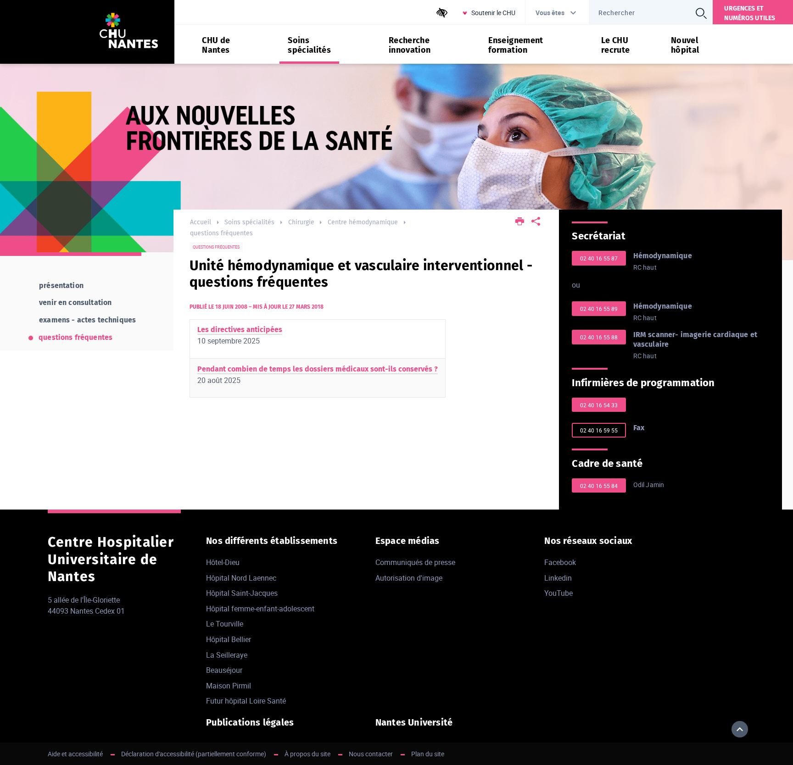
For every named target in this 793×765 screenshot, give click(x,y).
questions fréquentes (221, 233)
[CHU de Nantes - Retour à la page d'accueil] (128, 32)
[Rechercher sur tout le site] (700, 13)
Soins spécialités (249, 222)
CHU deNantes (216, 45)
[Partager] (536, 222)
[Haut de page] (740, 729)
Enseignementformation (515, 45)
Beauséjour (224, 670)
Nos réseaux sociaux (588, 540)
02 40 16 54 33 (599, 405)
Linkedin (558, 578)
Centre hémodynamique (363, 222)
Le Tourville (224, 624)
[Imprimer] (520, 222)
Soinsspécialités (309, 45)
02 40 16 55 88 (599, 337)
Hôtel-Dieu (223, 562)
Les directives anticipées (239, 329)
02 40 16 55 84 (599, 485)
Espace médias (407, 540)
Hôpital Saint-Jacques (242, 593)
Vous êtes (550, 12)
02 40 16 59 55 (599, 430)
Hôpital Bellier (228, 639)
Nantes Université (413, 722)
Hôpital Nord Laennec (241, 578)
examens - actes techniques (87, 320)
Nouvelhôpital (685, 45)
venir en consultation (75, 302)
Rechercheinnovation (410, 45)
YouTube (558, 593)
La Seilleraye (226, 655)
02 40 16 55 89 (599, 308)
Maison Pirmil (228, 686)
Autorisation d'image (408, 578)
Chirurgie (301, 222)
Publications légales (250, 722)
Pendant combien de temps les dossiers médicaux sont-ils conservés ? (317, 369)
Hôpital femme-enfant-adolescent (260, 609)
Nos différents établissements (271, 540)
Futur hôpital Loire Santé (246, 701)
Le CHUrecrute (615, 45)
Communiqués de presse (415, 562)
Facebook (560, 562)
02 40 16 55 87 (599, 258)
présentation (61, 285)
